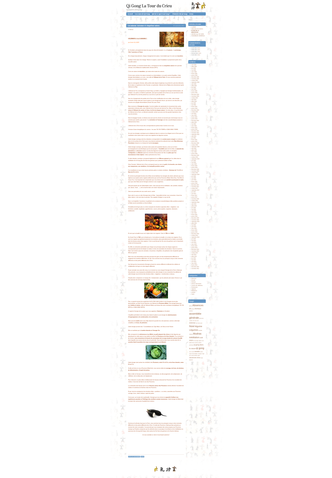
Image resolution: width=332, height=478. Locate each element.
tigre (199, 355)
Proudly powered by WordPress (158, 474)
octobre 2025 (194, 80)
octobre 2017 (194, 188)
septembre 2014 (195, 237)
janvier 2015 (194, 232)
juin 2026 (193, 68)
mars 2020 (194, 151)
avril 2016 (193, 211)
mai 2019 (193, 162)
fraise (199, 323)
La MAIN (193, 27)
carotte (190, 320)
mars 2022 (194, 125)
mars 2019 (194, 164)
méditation (194, 337)
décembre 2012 (195, 266)
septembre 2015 (195, 221)
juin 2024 (193, 103)
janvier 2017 (194, 197)
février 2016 (194, 214)
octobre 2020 (194, 145)
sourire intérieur (194, 355)
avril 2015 (193, 226)
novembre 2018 (195, 171)
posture (196, 342)
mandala (200, 330)
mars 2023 (194, 115)
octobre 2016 (194, 200)
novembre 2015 (195, 219)
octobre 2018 (194, 172)
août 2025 (193, 84)
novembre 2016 (195, 198)
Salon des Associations (197, 28)
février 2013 (194, 265)
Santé (142, 456)
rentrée (197, 351)
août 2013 (193, 254)
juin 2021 (193, 138)
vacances (192, 357)
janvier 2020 (194, 153)
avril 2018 (193, 179)
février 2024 (194, 106)
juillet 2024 (194, 101)
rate (190, 351)
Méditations (194, 290)
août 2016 (193, 204)
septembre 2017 (195, 190)
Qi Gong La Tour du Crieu (149, 5)
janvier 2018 (194, 183)
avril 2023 (193, 113)
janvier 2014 (194, 247)
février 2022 (194, 127)
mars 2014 (194, 244)
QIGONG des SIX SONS (197, 34)
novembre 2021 (195, 132)
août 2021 (193, 136)
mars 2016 (194, 212)
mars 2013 (194, 263)
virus (198, 357)
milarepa (191, 334)
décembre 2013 (195, 249)
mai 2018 (193, 178)
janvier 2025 (194, 92)
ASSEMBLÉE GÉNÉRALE (198, 35)
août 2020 (193, 148)
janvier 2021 (194, 141)
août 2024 (193, 99)
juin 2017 (193, 191)
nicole (131, 29)
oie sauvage (195, 340)
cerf (193, 320)
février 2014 (194, 246)
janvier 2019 (194, 167)
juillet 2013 (194, 256)
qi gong (200, 348)
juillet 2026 (194, 66)
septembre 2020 (195, 146)
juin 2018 (193, 176)
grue (201, 323)
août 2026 (193, 64)
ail (190, 309)
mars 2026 (194, 71)
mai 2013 (193, 259)
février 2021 (194, 139)
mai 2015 (193, 225)
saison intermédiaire (193, 353)
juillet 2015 (194, 223)
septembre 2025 (195, 82)
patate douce (192, 342)
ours (203, 340)
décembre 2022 (195, 120)
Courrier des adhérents (197, 285)
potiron (200, 342)
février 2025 (194, 91)
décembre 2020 (195, 143)
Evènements (194, 287)
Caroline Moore (177, 474)
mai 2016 (193, 209)
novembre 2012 (195, 268)
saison (201, 351)
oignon (200, 340)
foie (196, 323)
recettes (193, 292)
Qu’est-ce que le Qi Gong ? (161, 14)
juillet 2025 (194, 85)
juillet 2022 (194, 122)
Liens (191, 14)
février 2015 (194, 230)
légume (198, 326)
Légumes (193, 289)
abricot (190, 305)
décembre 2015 (195, 218)
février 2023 (194, 117)
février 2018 (194, 181)
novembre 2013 (195, 251)
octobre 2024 (194, 98)
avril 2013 (193, 261)
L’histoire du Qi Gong (179, 14)
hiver (192, 326)
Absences (193, 278)
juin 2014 (193, 239)
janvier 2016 (194, 216)
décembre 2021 (195, 131)
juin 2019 (193, 160)
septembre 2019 (195, 158)
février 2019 (194, 165)
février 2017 (194, 195)
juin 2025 (193, 87)
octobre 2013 (194, 252)
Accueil (130, 14)
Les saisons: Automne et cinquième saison (143, 26)
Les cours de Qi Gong (142, 14)
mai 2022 (193, 124)
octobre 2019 (194, 157)
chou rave (196, 320)
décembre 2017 (195, 185)
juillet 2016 (194, 205)
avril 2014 (193, 242)
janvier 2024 (194, 108)
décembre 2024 (195, 94)
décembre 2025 (195, 77)
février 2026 (194, 73)
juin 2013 (193, 258)
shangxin (200, 353)
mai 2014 (193, 240)
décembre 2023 (195, 110)
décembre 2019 (195, 155)
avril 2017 (193, 193)
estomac (192, 323)
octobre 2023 (194, 111)
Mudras (197, 333)
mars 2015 (194, 228)
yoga (202, 357)
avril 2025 (193, 89)
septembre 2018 (195, 174)
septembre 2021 (195, 134)
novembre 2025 (195, 78)
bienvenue (201, 318)
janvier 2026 (194, 75)
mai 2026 (193, 70)
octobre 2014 (194, 235)
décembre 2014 (195, 233)
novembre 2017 (195, 186)
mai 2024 (193, 104)
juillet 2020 (194, 150)
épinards (191, 359)
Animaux (193, 282)
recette (192, 351)
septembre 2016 (195, 202)
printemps (191, 344)
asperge (191, 310)
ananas (192, 308)
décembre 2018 (195, 169)
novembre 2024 (195, 96)
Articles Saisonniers (134, 456)
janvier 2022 (194, 129)
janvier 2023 (194, 118)
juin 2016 (193, 207)
